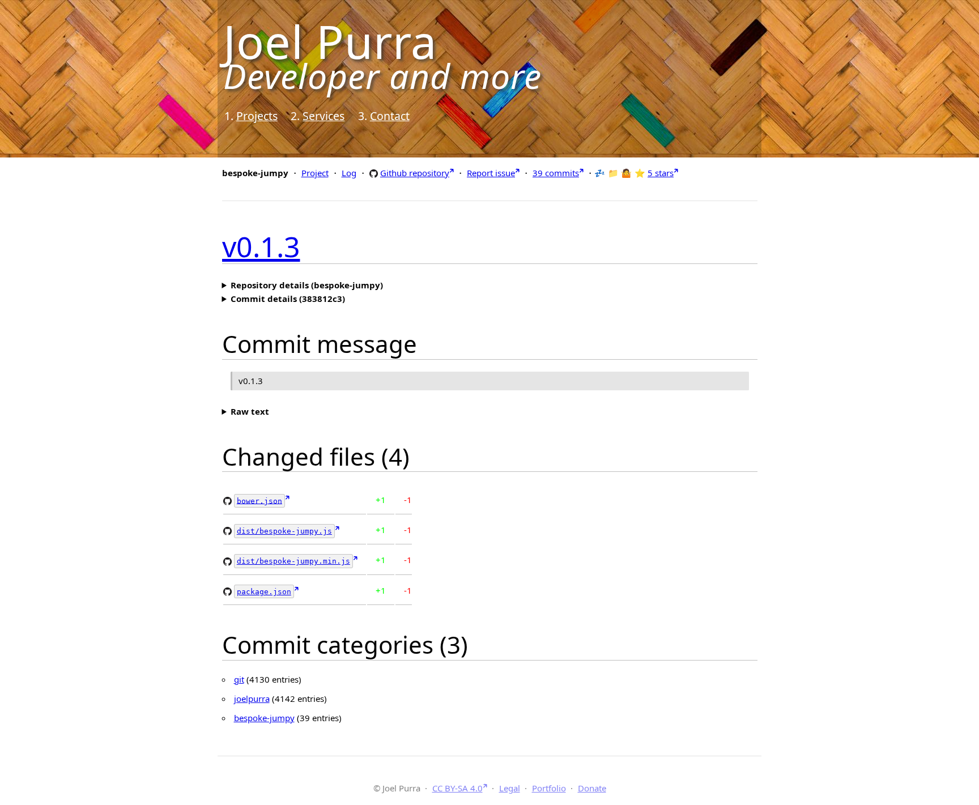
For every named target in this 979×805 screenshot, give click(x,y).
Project (315, 172)
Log (349, 172)
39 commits (556, 172)
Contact (390, 115)
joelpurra (252, 698)
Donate (592, 788)
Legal (509, 788)
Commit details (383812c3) (288, 298)
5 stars (661, 172)
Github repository (414, 172)
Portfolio (549, 788)
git (239, 679)
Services (323, 115)
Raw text (250, 411)
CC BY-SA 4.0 (457, 788)
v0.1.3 (261, 246)
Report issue (491, 172)
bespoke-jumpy (264, 717)
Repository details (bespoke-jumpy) (307, 285)
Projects (257, 115)
